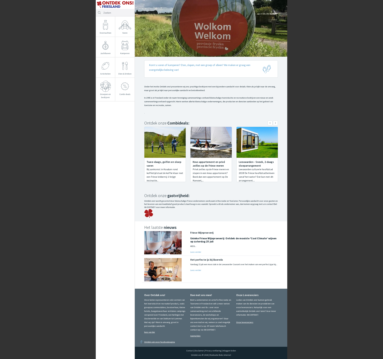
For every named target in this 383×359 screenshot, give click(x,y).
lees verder (149, 332)
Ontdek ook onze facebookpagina (159, 342)
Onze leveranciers (244, 322)
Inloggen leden (229, 350)
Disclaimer (199, 350)
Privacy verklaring (213, 350)
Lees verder (195, 252)
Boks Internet (225, 355)
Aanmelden (195, 336)
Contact (189, 350)
